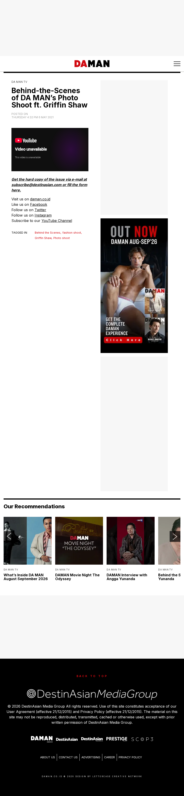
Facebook (38, 204)
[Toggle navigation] (177, 63)
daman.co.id (40, 199)
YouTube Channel (57, 220)
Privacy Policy (130, 757)
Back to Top (92, 676)
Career (109, 757)
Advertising (90, 757)
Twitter (40, 210)
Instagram (43, 215)
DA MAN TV (19, 81)
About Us (47, 757)
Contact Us (68, 757)
